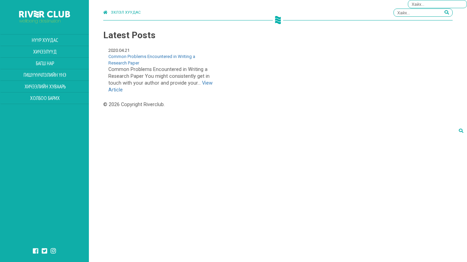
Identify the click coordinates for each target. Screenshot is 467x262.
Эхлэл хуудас (126, 12)
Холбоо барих (45, 98)
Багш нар (45, 63)
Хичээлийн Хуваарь (45, 86)
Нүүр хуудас (45, 40)
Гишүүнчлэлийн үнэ (45, 75)
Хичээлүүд (45, 51)
